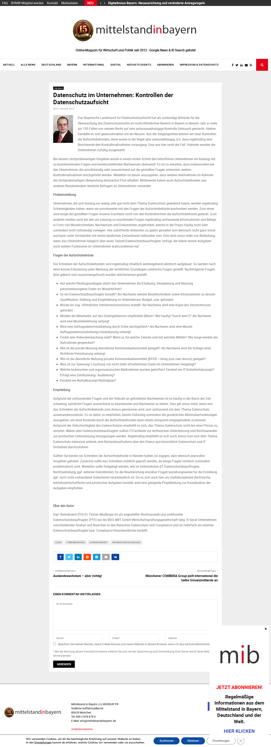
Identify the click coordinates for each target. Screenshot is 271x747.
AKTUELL (9, 64)
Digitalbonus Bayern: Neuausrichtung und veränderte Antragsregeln (157, 3)
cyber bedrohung (75, 542)
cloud (58, 542)
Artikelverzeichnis (82, 729)
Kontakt (52, 3)
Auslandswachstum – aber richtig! (77, 576)
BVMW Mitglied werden (27, 3)
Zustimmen (167, 741)
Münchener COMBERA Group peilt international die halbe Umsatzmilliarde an (181, 578)
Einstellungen (43, 742)
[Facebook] (233, 65)
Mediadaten (69, 3)
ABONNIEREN (165, 64)
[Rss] (252, 65)
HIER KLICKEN (239, 731)
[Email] (247, 65)
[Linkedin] (242, 65)
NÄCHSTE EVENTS (139, 64)
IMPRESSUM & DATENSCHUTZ (199, 64)
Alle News (28, 64)
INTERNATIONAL (94, 64)
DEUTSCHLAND (51, 64)
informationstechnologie (126, 542)
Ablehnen (193, 741)
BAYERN (72, 64)
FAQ (5, 3)
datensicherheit (98, 542)
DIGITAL (116, 64)
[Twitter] (237, 65)
